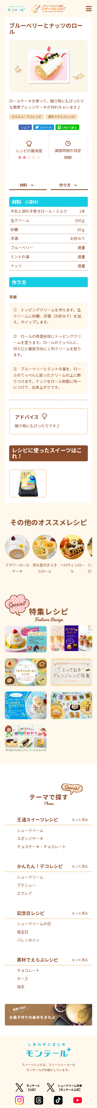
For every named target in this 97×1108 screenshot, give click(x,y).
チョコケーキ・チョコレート (41, 846)
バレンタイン (28, 940)
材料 (23, 185)
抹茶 (21, 986)
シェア (25, 127)
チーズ (22, 978)
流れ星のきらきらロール (45, 568)
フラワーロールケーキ (17, 568)
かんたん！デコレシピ (26, 116)
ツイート (46, 127)
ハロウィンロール (72, 568)
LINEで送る (69, 127)
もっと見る (80, 819)
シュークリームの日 (34, 923)
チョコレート (28, 970)
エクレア (24, 893)
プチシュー (26, 885)
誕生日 (22, 931)
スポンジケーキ (30, 838)
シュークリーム (30, 830)
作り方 (65, 185)
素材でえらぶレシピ (61, 116)
